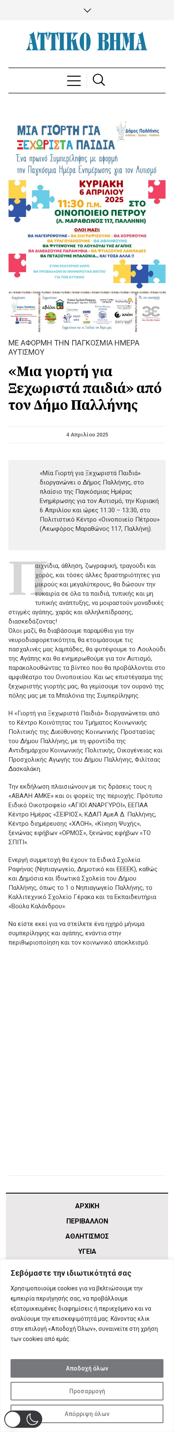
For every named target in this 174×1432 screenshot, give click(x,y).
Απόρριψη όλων (87, 1414)
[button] (23, 1419)
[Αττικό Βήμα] (87, 44)
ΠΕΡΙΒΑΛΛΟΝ (87, 1221)
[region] (87, 1345)
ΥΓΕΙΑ (87, 1251)
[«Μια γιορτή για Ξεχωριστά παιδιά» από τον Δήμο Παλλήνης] (87, 221)
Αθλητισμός (87, 1236)
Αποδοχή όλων (87, 1368)
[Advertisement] (87, 1072)
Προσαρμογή (87, 1391)
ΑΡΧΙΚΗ (87, 1206)
